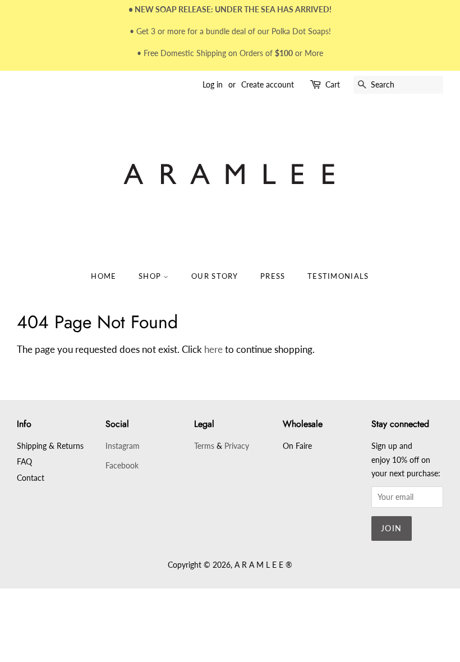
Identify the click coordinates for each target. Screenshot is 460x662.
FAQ (24, 461)
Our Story (214, 276)
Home (103, 276)
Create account (267, 84)
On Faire (297, 445)
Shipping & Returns (50, 445)
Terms (204, 445)
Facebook (122, 465)
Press (273, 276)
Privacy (236, 445)
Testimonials (338, 276)
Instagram (122, 445)
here (213, 349)
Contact (30, 477)
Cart (332, 84)
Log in (213, 84)
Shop (151, 276)
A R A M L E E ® (263, 564)
